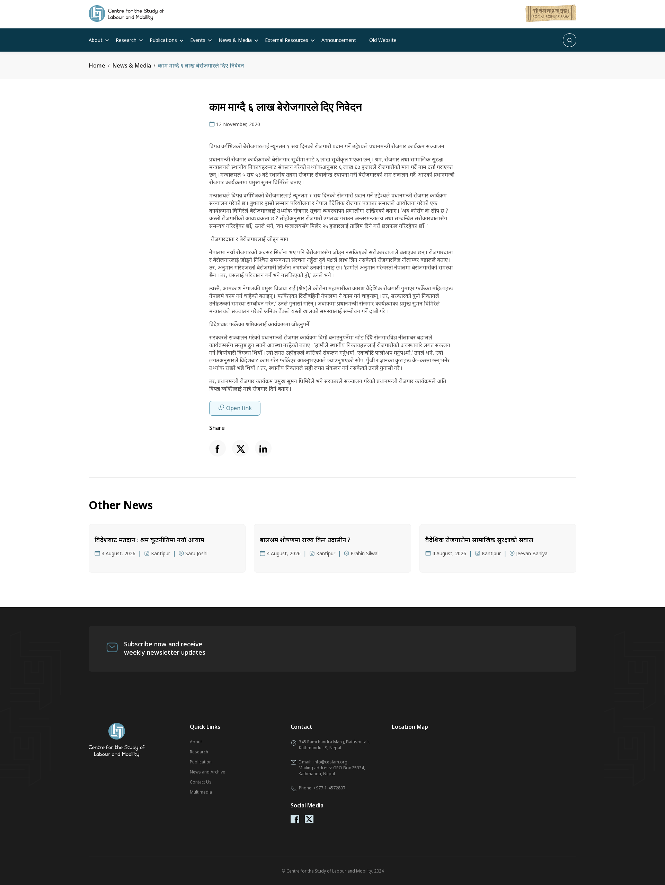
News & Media (235, 40)
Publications (163, 40)
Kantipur (160, 553)
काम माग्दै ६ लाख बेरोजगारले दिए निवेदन (201, 65)
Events (197, 40)
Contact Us (201, 782)
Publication (201, 762)
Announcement (338, 40)
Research (126, 40)
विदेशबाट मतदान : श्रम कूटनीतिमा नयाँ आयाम (149, 540)
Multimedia (201, 792)
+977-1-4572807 (329, 788)
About (96, 40)
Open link (239, 408)
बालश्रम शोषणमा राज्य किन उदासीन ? (305, 540)
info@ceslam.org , (331, 762)
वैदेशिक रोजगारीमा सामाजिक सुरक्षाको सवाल (479, 540)
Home (97, 65)
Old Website (383, 40)
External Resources (286, 40)
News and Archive (207, 772)
